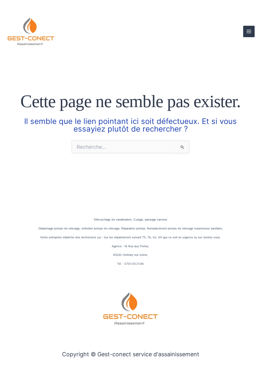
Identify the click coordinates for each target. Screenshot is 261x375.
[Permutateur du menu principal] (249, 31)
